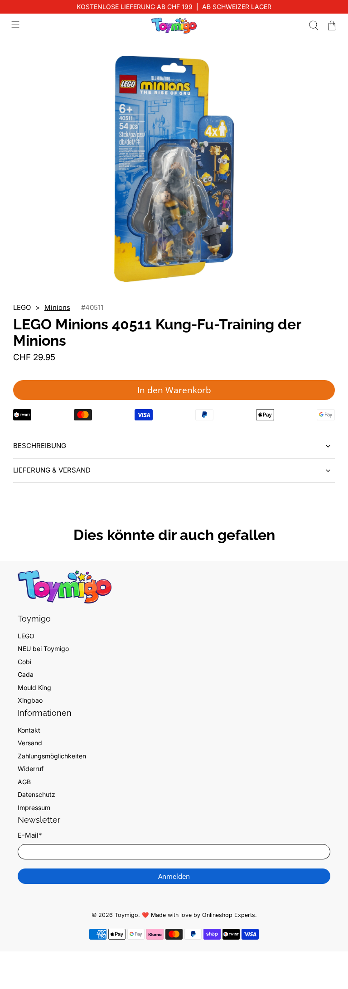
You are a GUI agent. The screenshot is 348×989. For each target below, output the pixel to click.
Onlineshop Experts (228, 915)
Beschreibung (39, 445)
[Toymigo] (174, 26)
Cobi (24, 662)
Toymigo (126, 915)
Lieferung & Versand (52, 470)
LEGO (26, 636)
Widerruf (31, 768)
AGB (24, 782)
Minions (57, 307)
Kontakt (29, 730)
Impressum (34, 807)
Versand (30, 743)
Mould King (34, 687)
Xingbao (30, 700)
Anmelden (174, 876)
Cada (26, 674)
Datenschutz (36, 794)
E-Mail (30, 835)
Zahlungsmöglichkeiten (52, 756)
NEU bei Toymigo (43, 648)
